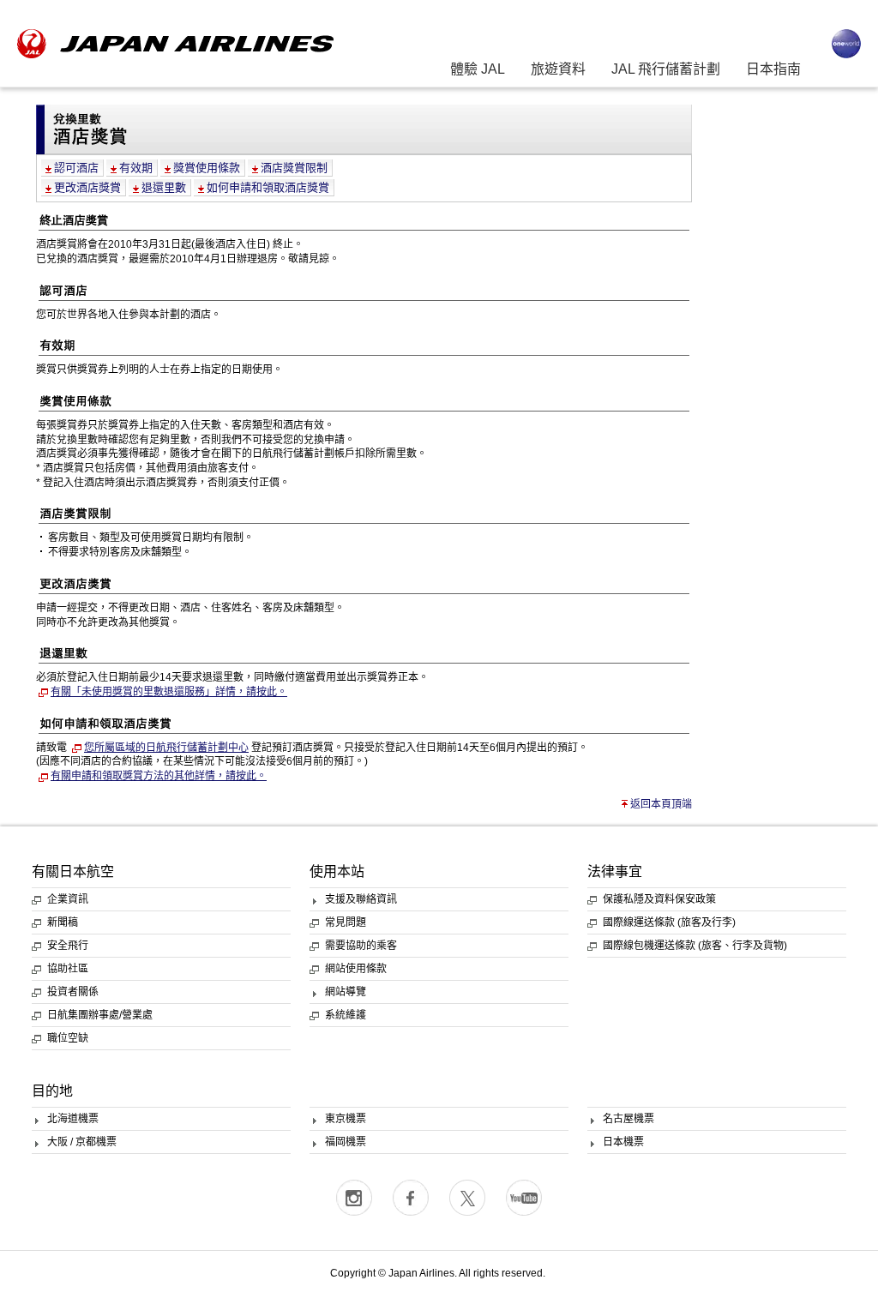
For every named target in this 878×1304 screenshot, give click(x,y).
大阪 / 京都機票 (82, 1142)
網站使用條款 (356, 969)
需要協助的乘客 (361, 946)
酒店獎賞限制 (294, 167)
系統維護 (345, 1015)
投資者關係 (73, 992)
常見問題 (345, 922)
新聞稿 (62, 922)
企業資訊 (67, 899)
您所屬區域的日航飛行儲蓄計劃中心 (166, 748)
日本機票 (623, 1142)
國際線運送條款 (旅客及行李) (669, 922)
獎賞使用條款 (206, 167)
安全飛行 (67, 946)
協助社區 (67, 969)
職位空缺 (67, 1038)
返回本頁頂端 (661, 804)
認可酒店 (76, 167)
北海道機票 (73, 1119)
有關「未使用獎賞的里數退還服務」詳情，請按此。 (169, 692)
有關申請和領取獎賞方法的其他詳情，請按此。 (159, 776)
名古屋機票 (628, 1119)
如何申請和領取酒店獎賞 (268, 187)
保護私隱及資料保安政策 (659, 899)
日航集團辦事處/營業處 (100, 1015)
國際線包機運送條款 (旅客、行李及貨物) (695, 946)
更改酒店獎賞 (87, 187)
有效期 (136, 167)
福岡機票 (345, 1142)
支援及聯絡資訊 (361, 899)
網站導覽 (345, 992)
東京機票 (345, 1119)
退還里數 (163, 187)
